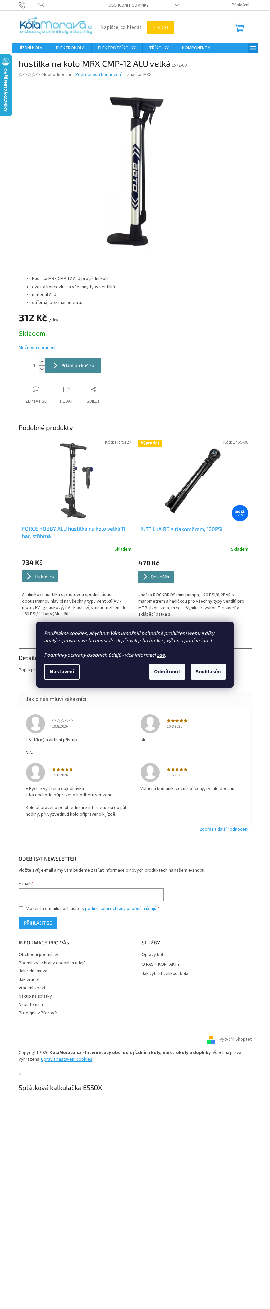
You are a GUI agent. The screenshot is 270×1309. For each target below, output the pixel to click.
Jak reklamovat (34, 971)
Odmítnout (167, 671)
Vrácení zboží (32, 988)
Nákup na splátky (35, 996)
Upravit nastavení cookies (66, 1059)
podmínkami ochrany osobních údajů (120, 908)
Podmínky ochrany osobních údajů (52, 963)
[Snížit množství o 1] (42, 369)
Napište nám (31, 1004)
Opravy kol (152, 955)
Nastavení (62, 671)
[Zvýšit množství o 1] (42, 361)
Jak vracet (29, 979)
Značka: (139, 74)
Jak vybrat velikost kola (165, 974)
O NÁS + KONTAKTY (161, 964)
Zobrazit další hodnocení (224, 829)
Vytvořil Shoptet (236, 1039)
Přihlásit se (38, 923)
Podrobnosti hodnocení (98, 75)
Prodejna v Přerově (38, 1013)
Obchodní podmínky (128, 5)
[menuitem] (30, 48)
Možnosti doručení (37, 348)
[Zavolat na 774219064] (28, 5)
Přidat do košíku (77, 365)
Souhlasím (208, 671)
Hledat (160, 27)
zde (161, 655)
